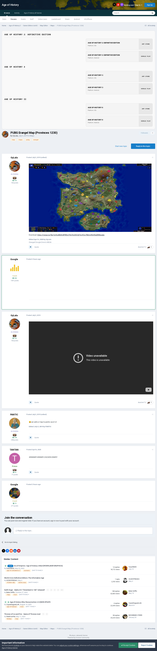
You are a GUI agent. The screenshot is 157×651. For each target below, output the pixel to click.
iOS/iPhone (88, 19)
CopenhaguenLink (12, 604)
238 (15, 437)
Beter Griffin (10, 592)
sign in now (54, 521)
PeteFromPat (10, 616)
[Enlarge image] (90, 198)
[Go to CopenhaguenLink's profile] (125, 604)
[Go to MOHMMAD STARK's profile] (125, 616)
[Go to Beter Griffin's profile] (125, 592)
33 (15, 472)
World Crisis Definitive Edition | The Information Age (24, 578)
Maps (32, 136)
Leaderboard (56, 19)
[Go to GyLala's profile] (5, 134)
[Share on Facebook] (7, 550)
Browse (7, 13)
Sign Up (150, 5)
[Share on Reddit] (11, 550)
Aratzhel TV (142, 247)
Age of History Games (10, 648)
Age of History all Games (33, 13)
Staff (32, 19)
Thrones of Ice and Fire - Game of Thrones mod (22, 614)
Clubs (4, 19)
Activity (17, 13)
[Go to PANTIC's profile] (14, 423)
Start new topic (121, 146)
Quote (36, 247)
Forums (14, 19)
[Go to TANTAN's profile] (14, 458)
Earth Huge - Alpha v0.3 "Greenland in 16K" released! (24, 590)
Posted (33, 157)
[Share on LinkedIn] (15, 550)
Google (14, 259)
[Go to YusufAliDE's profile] (125, 568)
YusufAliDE (10, 568)
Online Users (42, 19)
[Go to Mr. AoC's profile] (14, 267)
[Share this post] (152, 157)
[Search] (152, 13)
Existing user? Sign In (132, 5)
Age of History (10, 4)
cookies (16, 645)
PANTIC (14, 414)
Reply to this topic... (25, 531)
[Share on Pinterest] (18, 550)
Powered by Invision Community (78, 637)
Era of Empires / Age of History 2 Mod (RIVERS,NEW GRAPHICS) (38, 566)
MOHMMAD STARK (135, 615)
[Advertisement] (73, 282)
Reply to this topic (143, 146)
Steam (67, 19)
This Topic (143, 13)
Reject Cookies (147, 645)
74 (15, 503)
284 (15, 278)
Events (23, 19)
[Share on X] (3, 550)
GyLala (15, 136)
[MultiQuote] (30, 247)
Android (77, 19)
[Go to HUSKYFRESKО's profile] (125, 580)
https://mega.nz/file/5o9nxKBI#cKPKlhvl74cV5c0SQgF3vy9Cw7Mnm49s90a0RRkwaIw (71, 235)
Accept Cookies (129, 645)
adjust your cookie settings (69, 645)
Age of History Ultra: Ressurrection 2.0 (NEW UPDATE (30, 602)
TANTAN (14, 449)
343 (15, 180)
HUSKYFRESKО (11, 580)
